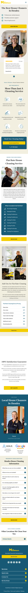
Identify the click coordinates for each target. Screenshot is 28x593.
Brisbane (10, 82)
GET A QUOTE (14, 388)
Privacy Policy (7, 591)
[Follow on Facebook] (8, 562)
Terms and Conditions (15, 591)
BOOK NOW (14, 239)
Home (5, 82)
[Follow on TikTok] (14, 562)
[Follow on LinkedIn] (17, 562)
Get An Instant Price (14, 143)
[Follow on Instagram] (11, 562)
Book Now (14, 330)
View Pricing (14, 26)
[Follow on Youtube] (19, 562)
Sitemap (22, 591)
